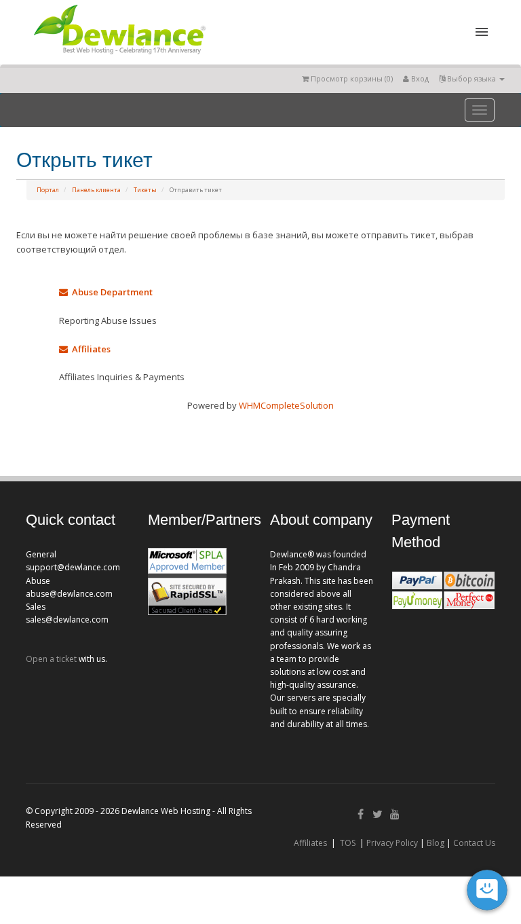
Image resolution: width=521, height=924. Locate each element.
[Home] (119, 57)
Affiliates (89, 349)
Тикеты (145, 189)
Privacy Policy (392, 843)
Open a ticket (51, 659)
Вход (419, 78)
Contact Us (474, 843)
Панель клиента (96, 189)
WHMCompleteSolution (286, 405)
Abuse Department (110, 292)
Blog (435, 843)
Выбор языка (471, 78)
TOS (347, 843)
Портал (48, 189)
